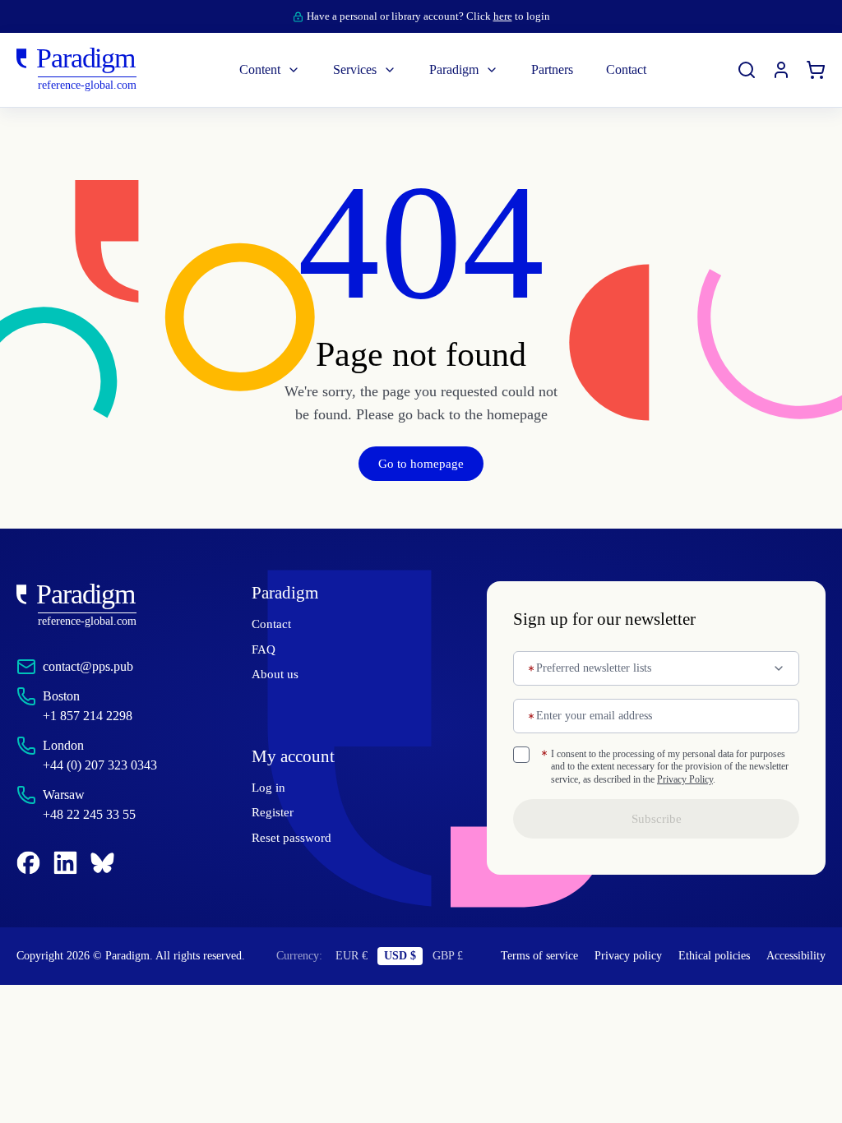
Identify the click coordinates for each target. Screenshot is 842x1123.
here (511, 16)
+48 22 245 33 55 (96, 814)
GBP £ (448, 967)
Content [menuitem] (240, 69)
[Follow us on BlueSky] (102, 863)
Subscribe (656, 832)
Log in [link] (268, 788)
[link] (101, 606)
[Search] (746, 70)
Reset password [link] (296, 838)
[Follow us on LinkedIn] (65, 863)
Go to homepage (421, 463)
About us (276, 674)
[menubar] (442, 70)
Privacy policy (601, 967)
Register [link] (275, 813)
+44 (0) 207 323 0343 (109, 765)
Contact (274, 624)
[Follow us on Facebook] (28, 863)
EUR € (354, 967)
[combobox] (656, 668)
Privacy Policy (599, 791)
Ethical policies (689, 967)
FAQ (263, 649)
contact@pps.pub (97, 666)
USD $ (401, 967)
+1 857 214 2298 (92, 715)
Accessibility (793, 966)
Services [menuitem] (344, 69)
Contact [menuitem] (645, 69)
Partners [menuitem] (561, 69)
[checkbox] (521, 754)
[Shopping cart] (816, 70)
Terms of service (507, 967)
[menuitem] (781, 70)
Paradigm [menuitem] (453, 69)
